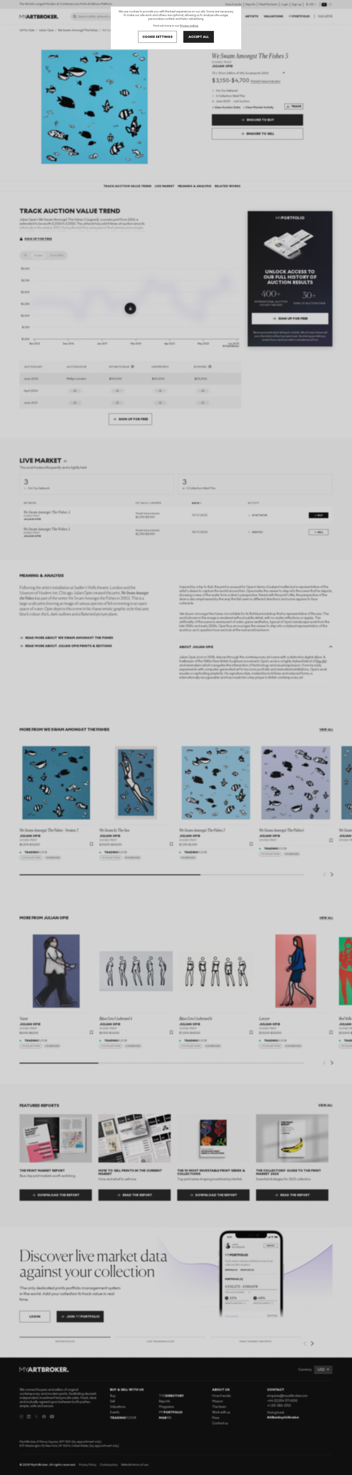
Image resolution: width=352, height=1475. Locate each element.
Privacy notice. (189, 25)
